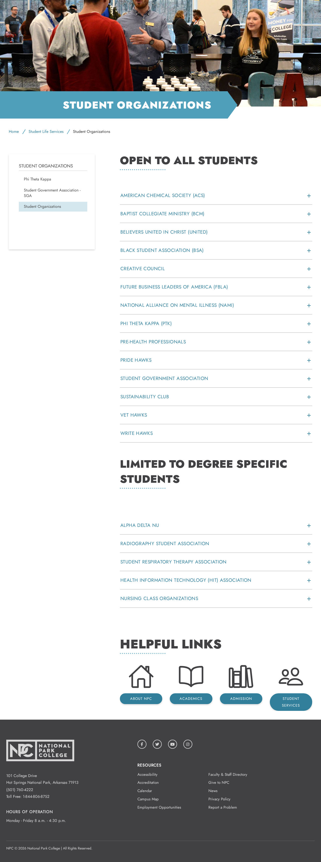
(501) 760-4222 (19, 790)
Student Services (291, 702)
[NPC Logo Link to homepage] (40, 769)
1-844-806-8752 (36, 796)
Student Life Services (46, 131)
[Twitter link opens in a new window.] (157, 744)
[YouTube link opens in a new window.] (172, 744)
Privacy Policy (219, 799)
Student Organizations (46, 166)
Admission (241, 698)
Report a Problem (222, 807)
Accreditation (148, 782)
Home (14, 131)
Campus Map (148, 799)
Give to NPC (218, 782)
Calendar (144, 791)
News (212, 791)
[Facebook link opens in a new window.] (141, 744)
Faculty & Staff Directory (227, 774)
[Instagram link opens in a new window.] (187, 744)
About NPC (141, 698)
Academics (191, 698)
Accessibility (147, 774)
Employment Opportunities (159, 807)
